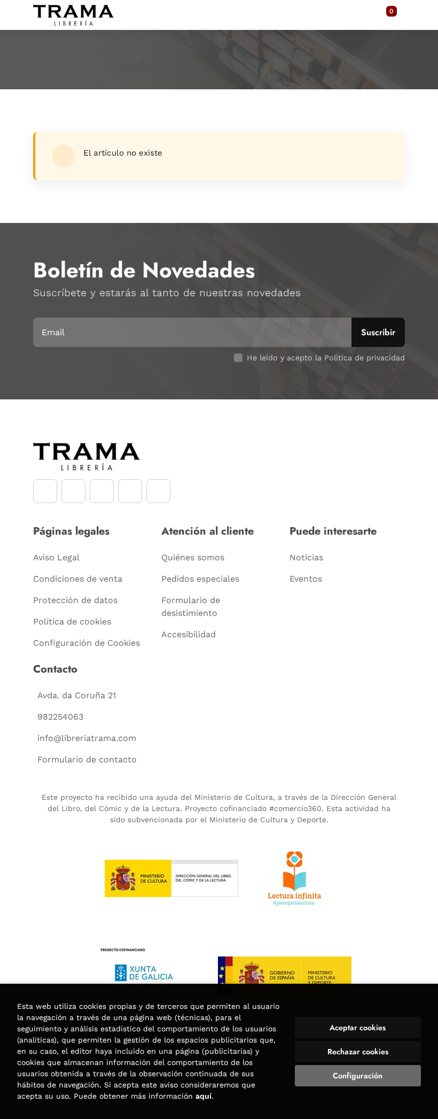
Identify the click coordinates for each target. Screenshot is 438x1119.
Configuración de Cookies (86, 643)
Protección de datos (75, 600)
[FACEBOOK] (45, 491)
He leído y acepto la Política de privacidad (326, 357)
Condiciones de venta (77, 579)
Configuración (357, 1075)
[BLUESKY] (158, 491)
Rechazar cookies (357, 1051)
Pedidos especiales (200, 579)
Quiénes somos (192, 557)
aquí (203, 1096)
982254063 (60, 717)
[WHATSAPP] (130, 491)
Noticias (306, 557)
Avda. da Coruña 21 (76, 695)
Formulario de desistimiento (190, 606)
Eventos (306, 579)
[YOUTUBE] (102, 491)
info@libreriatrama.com (86, 738)
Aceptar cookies (358, 1027)
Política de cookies (72, 621)
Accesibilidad (188, 634)
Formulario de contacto (87, 759)
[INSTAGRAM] (73, 491)
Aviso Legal (56, 557)
